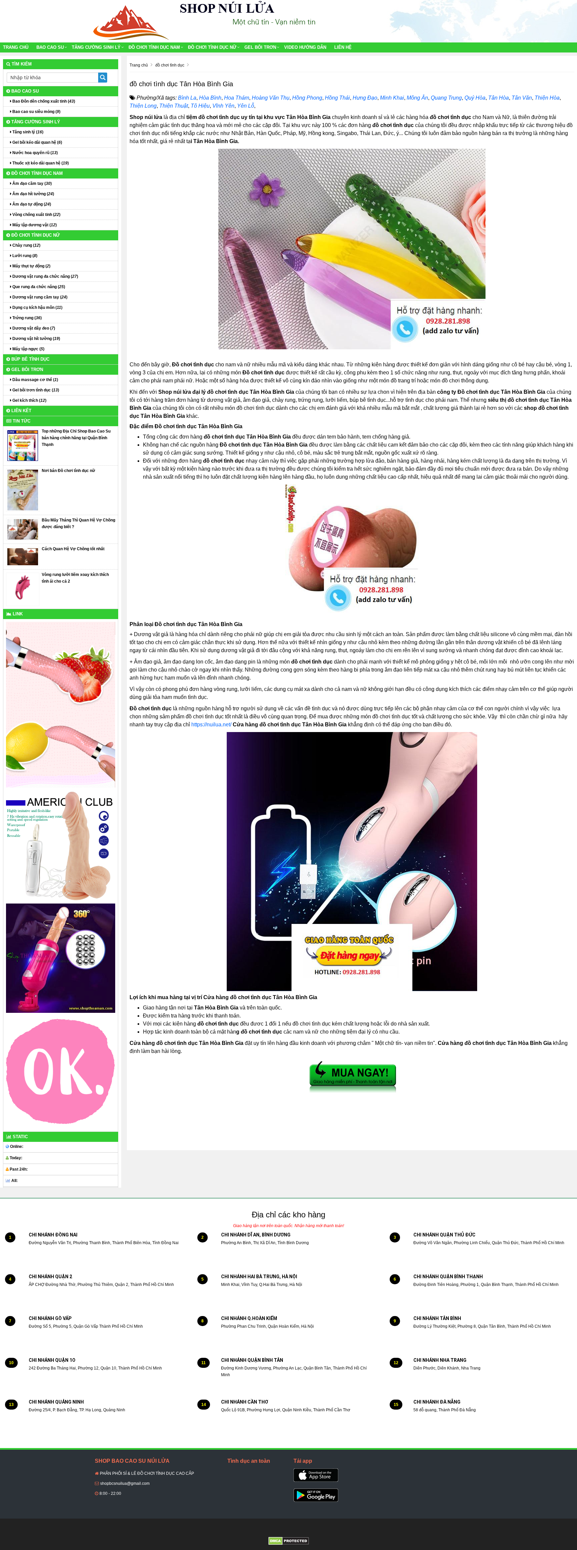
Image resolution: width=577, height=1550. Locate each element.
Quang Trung (446, 98)
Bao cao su (50, 47)
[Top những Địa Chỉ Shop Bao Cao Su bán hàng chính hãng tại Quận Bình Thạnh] (22, 445)
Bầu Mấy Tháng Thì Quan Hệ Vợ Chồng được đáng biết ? (78, 523)
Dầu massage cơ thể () (34, 379)
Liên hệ (343, 47)
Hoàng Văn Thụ (271, 98)
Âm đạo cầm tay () (31, 183)
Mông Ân (417, 98)
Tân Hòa (498, 98)
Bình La (187, 98)
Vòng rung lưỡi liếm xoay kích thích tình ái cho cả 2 (75, 578)
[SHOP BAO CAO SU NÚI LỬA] (130, 21)
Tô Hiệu (200, 106)
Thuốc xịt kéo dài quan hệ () (40, 163)
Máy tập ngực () (27, 349)
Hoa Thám (236, 98)
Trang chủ (15, 47)
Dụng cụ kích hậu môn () (36, 307)
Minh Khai (392, 98)
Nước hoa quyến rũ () (34, 152)
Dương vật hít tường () (35, 338)
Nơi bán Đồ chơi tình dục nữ (68, 470)
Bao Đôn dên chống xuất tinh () (43, 101)
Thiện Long (143, 106)
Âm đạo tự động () (31, 204)
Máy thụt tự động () (30, 266)
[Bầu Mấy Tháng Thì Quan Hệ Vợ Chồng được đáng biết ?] (22, 529)
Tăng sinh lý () (27, 132)
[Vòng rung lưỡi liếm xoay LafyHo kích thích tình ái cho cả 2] (22, 589)
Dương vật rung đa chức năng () (44, 276)
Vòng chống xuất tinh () (35, 214)
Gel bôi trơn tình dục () (35, 390)
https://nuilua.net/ (211, 724)
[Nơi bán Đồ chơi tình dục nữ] (22, 489)
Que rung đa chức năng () (38, 286)
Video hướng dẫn (305, 47)
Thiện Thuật (173, 106)
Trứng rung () (26, 318)
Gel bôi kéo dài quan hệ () (36, 142)
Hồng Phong (307, 98)
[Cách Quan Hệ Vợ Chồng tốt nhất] (22, 556)
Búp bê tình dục (29, 359)
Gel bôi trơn (260, 47)
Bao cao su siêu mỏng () (35, 111)
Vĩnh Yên (223, 106)
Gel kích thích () (28, 400)
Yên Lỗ (245, 106)
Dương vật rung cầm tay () (39, 297)
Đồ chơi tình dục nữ (212, 47)
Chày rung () (25, 245)
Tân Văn (522, 98)
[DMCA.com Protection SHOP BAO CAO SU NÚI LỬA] (288, 1540)
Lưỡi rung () (24, 255)
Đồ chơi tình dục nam (154, 47)
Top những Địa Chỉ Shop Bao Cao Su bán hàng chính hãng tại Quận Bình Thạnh (76, 438)
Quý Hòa (475, 98)
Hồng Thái (337, 98)
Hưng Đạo (365, 98)
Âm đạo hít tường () (32, 194)
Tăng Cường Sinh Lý (96, 47)
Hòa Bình (210, 98)
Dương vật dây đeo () (33, 328)
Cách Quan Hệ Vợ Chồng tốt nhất (73, 549)
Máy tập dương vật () (34, 225)
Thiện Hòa (547, 98)
